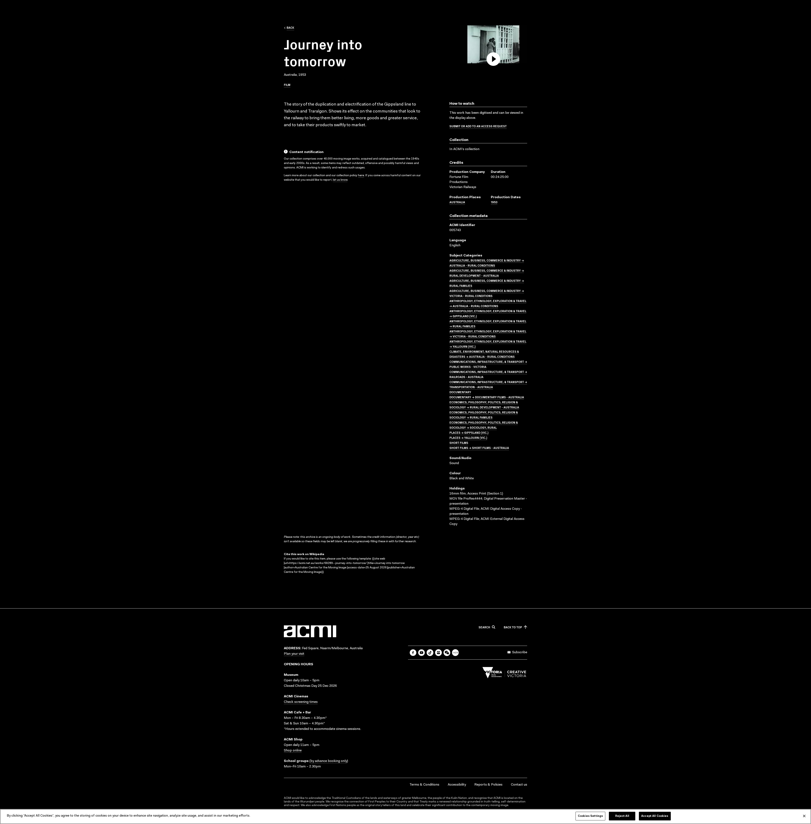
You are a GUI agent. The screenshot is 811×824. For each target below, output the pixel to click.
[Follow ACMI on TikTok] (430, 652)
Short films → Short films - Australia (479, 448)
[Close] (804, 816)
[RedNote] (455, 652)
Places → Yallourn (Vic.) (468, 437)
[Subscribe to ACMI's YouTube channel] (421, 652)
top (513, 627)
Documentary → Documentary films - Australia (486, 397)
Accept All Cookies (654, 816)
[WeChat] (447, 652)
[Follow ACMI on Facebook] (413, 652)
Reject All (622, 816)
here (361, 175)
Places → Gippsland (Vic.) (469, 432)
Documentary (460, 392)
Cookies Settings (590, 816)
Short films (458, 442)
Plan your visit (294, 654)
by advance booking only (328, 761)
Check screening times (301, 702)
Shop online (293, 750)
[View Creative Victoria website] (504, 673)
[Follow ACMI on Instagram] (438, 652)
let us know (340, 180)
